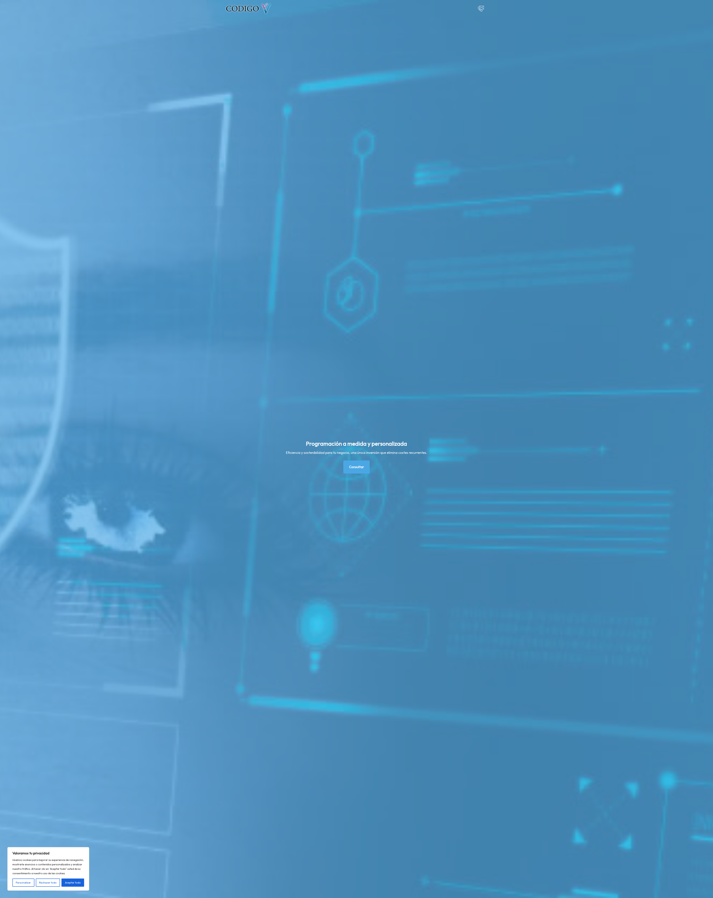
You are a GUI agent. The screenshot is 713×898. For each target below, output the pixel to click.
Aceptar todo (73, 882)
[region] (48, 869)
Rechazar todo (48, 882)
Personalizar (23, 882)
